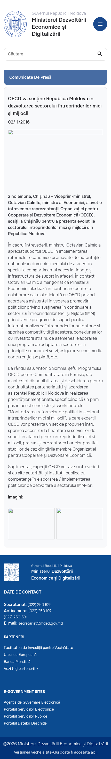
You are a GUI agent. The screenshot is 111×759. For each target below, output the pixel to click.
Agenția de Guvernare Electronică (32, 702)
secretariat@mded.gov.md (40, 623)
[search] (100, 54)
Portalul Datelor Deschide (25, 723)
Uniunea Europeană (20, 655)
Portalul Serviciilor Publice (25, 716)
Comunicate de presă (30, 77)
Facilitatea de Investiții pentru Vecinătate (38, 648)
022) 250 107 (40, 611)
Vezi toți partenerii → (21, 669)
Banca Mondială (17, 662)
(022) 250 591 (15, 617)
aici (94, 752)
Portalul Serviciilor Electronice (29, 709)
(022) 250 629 (40, 604)
